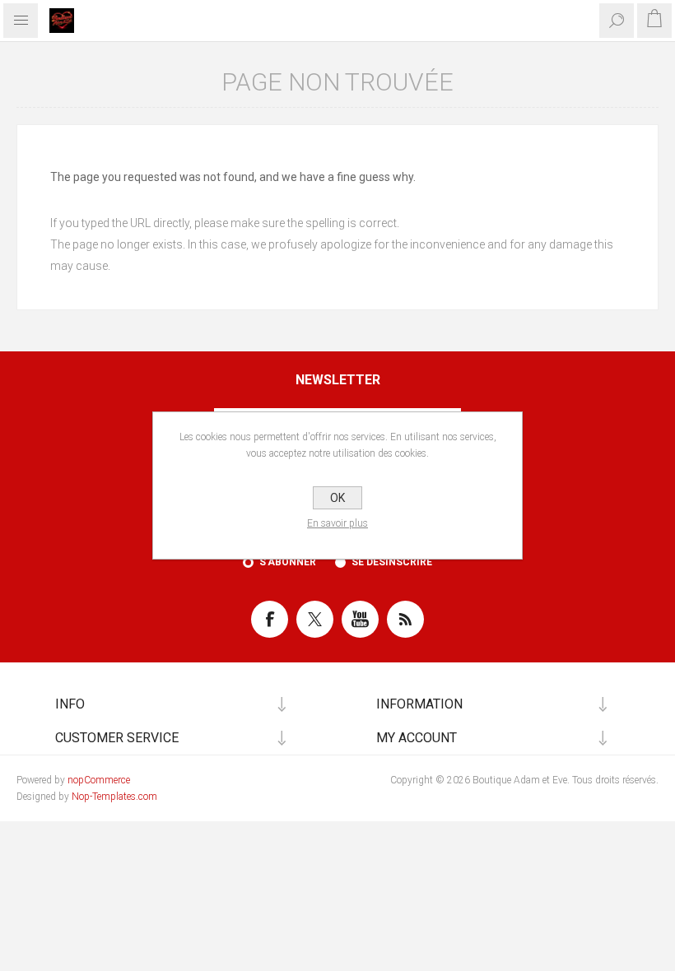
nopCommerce (99, 780)
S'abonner (287, 562)
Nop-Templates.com (114, 796)
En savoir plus (337, 523)
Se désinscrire (391, 562)
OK (337, 497)
